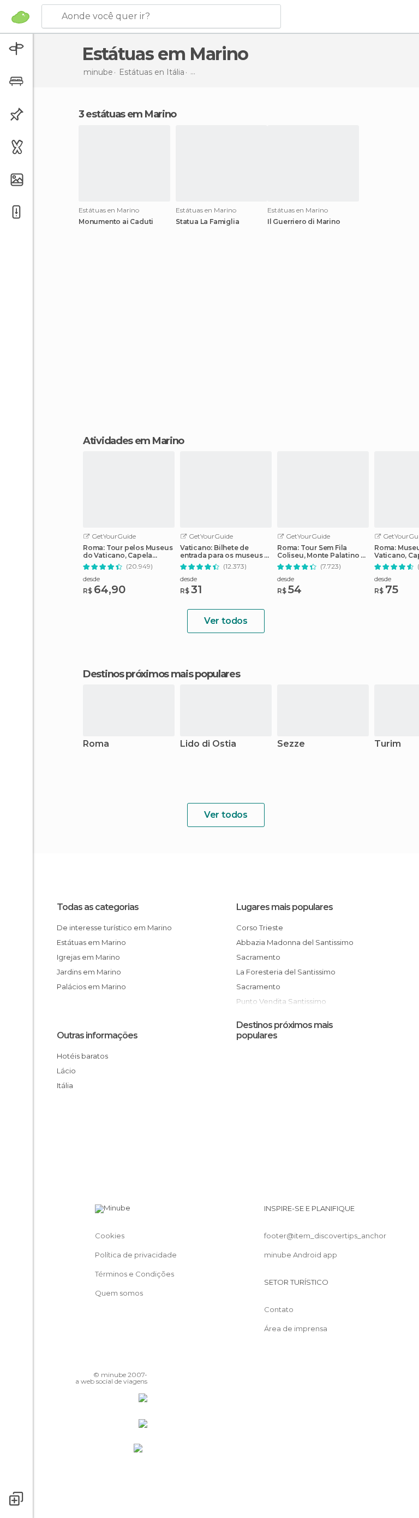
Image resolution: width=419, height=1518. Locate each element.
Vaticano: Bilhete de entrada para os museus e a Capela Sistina (224, 551)
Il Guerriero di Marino (303, 222)
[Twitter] (112, 1359)
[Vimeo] (126, 1359)
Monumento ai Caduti (116, 222)
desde (91, 579)
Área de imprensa (295, 1328)
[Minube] (20, 17)
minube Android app (300, 1254)
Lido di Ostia (208, 744)
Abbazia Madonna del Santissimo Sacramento (295, 949)
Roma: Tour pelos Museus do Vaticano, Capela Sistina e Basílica (127, 551)
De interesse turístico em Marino (114, 927)
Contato (279, 1309)
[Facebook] (97, 1359)
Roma (96, 744)
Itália (65, 1085)
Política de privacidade (136, 1254)
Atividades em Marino (133, 441)
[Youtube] (140, 1359)
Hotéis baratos (82, 1056)
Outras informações (97, 1035)
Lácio (66, 1070)
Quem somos (119, 1293)
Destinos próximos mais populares (161, 674)
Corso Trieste (259, 927)
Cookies (109, 1235)
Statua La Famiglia (207, 222)
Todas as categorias (98, 907)
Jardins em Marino (89, 971)
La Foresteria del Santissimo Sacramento (286, 979)
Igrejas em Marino (88, 957)
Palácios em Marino (91, 986)
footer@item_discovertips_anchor (325, 1235)
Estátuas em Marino (91, 942)
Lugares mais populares (284, 907)
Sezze (291, 744)
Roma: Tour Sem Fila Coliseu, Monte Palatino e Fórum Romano (321, 551)
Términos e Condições (134, 1273)
